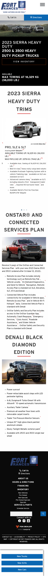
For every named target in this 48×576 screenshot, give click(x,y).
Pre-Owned (23, 495)
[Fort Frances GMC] (13, 5)
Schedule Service (23, 508)
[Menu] (42, 5)
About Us (23, 479)
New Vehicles (23, 493)
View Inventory (24, 62)
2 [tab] (24, 210)
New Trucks (22, 556)
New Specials (23, 498)
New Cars (22, 570)
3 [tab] (26, 210)
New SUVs (22, 563)
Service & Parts (23, 505)
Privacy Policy (34, 537)
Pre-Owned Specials (23, 500)
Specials (23, 502)
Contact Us (7, 537)
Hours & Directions (23, 482)
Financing (23, 486)
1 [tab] (21, 210)
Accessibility (20, 537)
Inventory (23, 490)
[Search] (43, 513)
